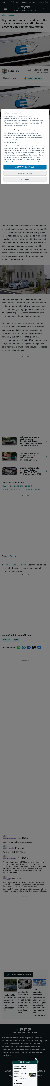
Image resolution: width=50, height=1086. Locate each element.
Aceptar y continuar (25, 167)
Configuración (25, 173)
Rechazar (25, 179)
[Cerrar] (36, 1059)
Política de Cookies (11, 162)
